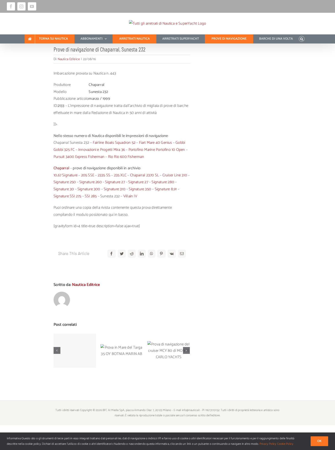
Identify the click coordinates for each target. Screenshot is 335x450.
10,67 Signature (65, 175)
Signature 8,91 (166, 189)
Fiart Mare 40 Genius (155, 142)
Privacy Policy (268, 444)
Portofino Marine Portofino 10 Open (157, 150)
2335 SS (104, 175)
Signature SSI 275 (67, 196)
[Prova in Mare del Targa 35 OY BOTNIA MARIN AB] (121, 350)
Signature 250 (65, 182)
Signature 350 (140, 189)
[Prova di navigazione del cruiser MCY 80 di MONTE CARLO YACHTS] (168, 350)
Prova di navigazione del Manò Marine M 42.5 (74, 339)
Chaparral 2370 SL (144, 175)
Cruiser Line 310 (174, 175)
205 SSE (87, 175)
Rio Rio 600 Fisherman (126, 157)
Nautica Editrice (69, 59)
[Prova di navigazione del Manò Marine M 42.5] (75, 351)
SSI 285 (91, 196)
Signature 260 (90, 182)
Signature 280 (163, 182)
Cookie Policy (285, 444)
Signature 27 (115, 182)
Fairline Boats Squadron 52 (114, 142)
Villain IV (130, 196)
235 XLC (120, 175)
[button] (301, 39)
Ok (319, 441)
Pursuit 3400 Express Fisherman (79, 157)
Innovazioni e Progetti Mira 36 (101, 150)
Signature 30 (64, 189)
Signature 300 (88, 189)
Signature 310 (114, 189)
